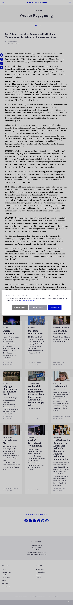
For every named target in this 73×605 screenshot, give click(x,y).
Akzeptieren (54, 307)
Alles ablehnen (19, 307)
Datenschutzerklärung (27, 300)
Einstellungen (38, 307)
